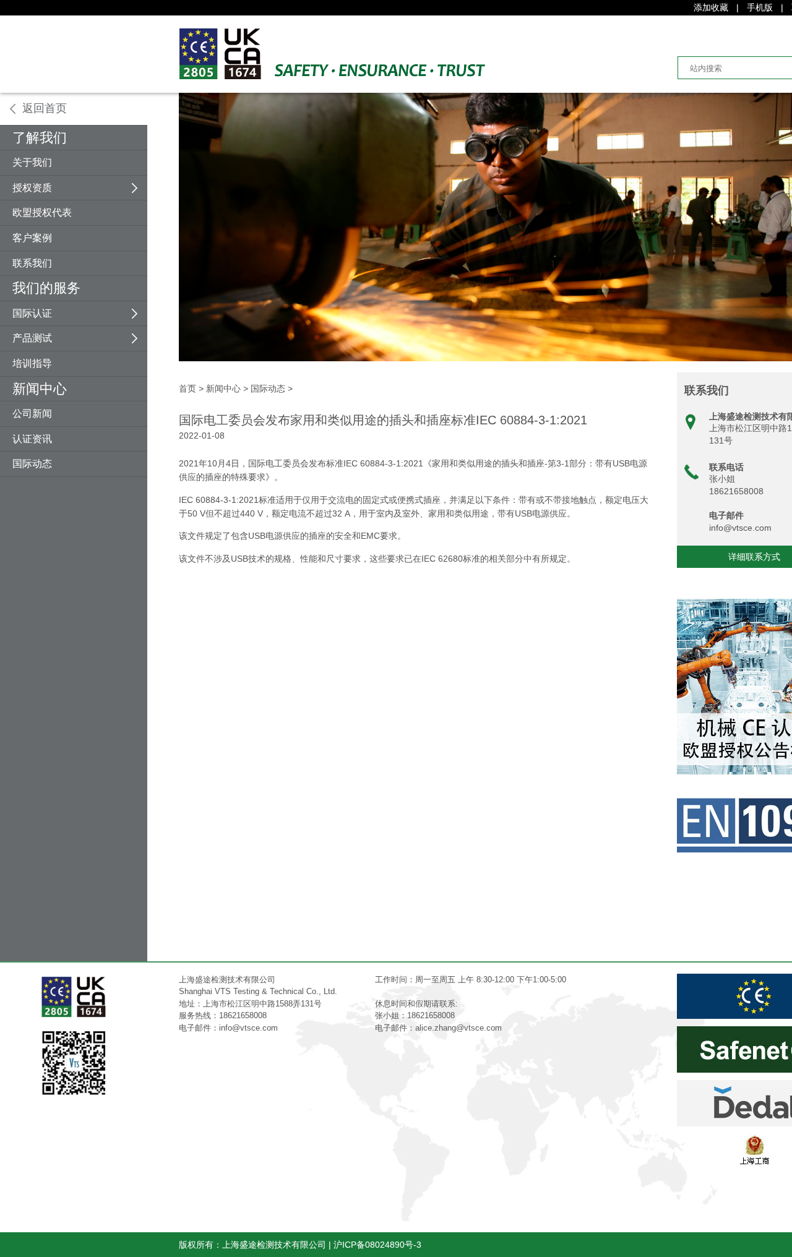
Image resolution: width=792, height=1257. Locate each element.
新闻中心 (39, 389)
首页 (187, 388)
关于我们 (32, 162)
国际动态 (32, 463)
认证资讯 (32, 439)
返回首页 (44, 108)
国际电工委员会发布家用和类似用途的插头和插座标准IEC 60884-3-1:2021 (383, 420)
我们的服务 (46, 288)
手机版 (760, 7)
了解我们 (39, 137)
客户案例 (32, 238)
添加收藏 (711, 7)
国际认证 (32, 313)
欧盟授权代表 (42, 212)
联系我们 (32, 263)
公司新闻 (32, 413)
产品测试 (32, 338)
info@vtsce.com (740, 528)
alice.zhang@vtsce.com (458, 1027)
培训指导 (32, 363)
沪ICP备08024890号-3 (377, 1245)
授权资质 (32, 187)
